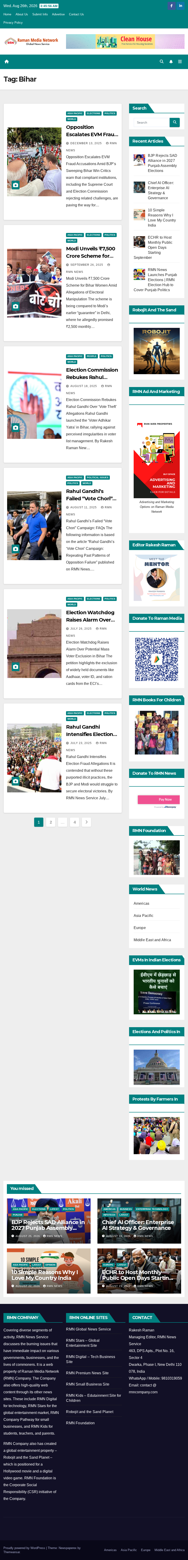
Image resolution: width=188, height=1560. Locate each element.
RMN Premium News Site (87, 1373)
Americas (141, 903)
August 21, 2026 (118, 1286)
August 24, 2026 (118, 1236)
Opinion (50, 1265)
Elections (93, 113)
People (92, 356)
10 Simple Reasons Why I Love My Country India (44, 1275)
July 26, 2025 (81, 628)
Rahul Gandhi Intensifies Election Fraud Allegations (89, 734)
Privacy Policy (13, 22)
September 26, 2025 (87, 264)
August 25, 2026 (28, 1236)
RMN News (54, 1236)
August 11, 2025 (84, 507)
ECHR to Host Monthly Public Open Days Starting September (137, 1278)
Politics (110, 113)
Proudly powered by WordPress (24, 1548)
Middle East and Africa (152, 940)
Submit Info (40, 14)
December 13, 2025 (86, 143)
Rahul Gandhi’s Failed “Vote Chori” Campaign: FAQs (89, 498)
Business (126, 1209)
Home (7, 14)
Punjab (17, 1215)
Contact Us (76, 14)
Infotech (109, 1215)
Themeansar (11, 1552)
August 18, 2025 (84, 386)
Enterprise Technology (152, 1209)
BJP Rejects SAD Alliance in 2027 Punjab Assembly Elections (48, 1228)
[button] (161, 62)
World (71, 119)
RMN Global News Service (88, 1329)
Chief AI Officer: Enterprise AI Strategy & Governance (138, 1225)
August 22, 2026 (28, 1286)
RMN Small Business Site (87, 1384)
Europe (140, 928)
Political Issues (97, 477)
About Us (22, 14)
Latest (54, 1209)
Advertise (58, 14)
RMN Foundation (80, 1423)
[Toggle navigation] (180, 62)
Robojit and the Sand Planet (89, 1412)
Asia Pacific (75, 113)
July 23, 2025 (81, 743)
